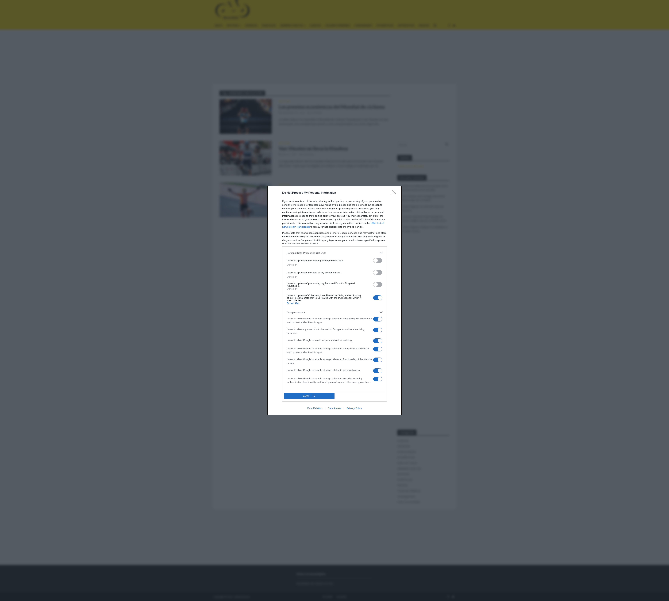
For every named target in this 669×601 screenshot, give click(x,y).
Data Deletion (314, 408)
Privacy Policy (354, 408)
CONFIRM (309, 396)
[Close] (394, 193)
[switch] (377, 260)
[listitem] (334, 253)
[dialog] (334, 300)
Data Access (334, 408)
